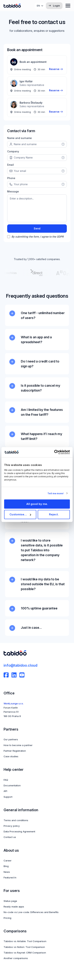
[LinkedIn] (14, 675)
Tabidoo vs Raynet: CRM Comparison (25, 952)
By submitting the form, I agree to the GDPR (37, 236)
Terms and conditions (16, 820)
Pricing (7, 917)
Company (13, 151)
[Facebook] (6, 675)
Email (10, 164)
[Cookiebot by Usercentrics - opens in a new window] (54, 452)
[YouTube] (21, 675)
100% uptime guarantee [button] (39, 608)
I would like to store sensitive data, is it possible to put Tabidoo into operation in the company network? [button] (42, 550)
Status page (10, 901)
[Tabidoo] (12, 6)
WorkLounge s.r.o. (14, 703)
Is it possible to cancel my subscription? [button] (40, 388)
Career (7, 860)
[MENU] (67, 5)
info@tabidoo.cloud (20, 665)
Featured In (10, 877)
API (5, 791)
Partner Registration (15, 750)
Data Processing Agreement (19, 831)
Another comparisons (16, 958)
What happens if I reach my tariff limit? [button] (41, 436)
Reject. (54, 514)
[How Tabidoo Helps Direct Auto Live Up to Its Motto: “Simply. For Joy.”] (34, 272)
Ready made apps (14, 906)
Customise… (18, 514)
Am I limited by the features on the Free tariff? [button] (42, 412)
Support (8, 796)
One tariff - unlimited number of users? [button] (43, 315)
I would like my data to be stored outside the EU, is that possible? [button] (43, 584)
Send (37, 228)
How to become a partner (18, 745)
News (7, 871)
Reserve (54, 69)
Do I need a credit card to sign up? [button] (40, 363)
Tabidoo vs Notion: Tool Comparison (24, 947)
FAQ (6, 779)
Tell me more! (55, 493)
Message (13, 191)
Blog (6, 866)
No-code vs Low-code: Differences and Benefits (31, 912)
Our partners (11, 739)
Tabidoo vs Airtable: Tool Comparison (25, 941)
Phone (11, 178)
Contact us (10, 837)
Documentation (12, 785)
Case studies (11, 756)
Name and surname (19, 138)
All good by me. (37, 504)
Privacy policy (12, 825)
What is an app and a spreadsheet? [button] (36, 339)
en (38, 5)
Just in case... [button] (31, 627)
